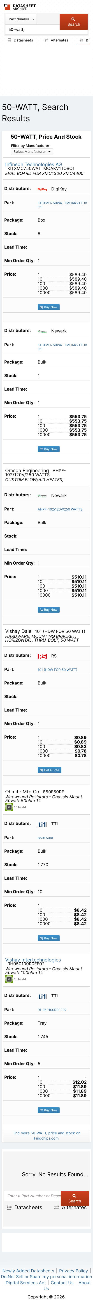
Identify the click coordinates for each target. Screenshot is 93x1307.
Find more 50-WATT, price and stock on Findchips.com (46, 1135)
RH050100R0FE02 (52, 1010)
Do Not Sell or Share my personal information (46, 1276)
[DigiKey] (44, 189)
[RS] (44, 655)
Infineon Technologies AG (33, 164)
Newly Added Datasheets (28, 1270)
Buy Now (50, 307)
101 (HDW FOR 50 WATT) (57, 670)
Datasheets (23, 40)
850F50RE (46, 838)
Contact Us (62, 1282)
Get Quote (51, 770)
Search (73, 24)
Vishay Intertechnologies (33, 960)
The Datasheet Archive (20, 7)
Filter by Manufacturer (30, 145)
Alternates (59, 40)
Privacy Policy (73, 1270)
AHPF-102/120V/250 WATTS (60, 509)
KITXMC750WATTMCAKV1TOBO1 (62, 205)
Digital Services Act (26, 1282)
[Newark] (44, 331)
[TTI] (44, 824)
